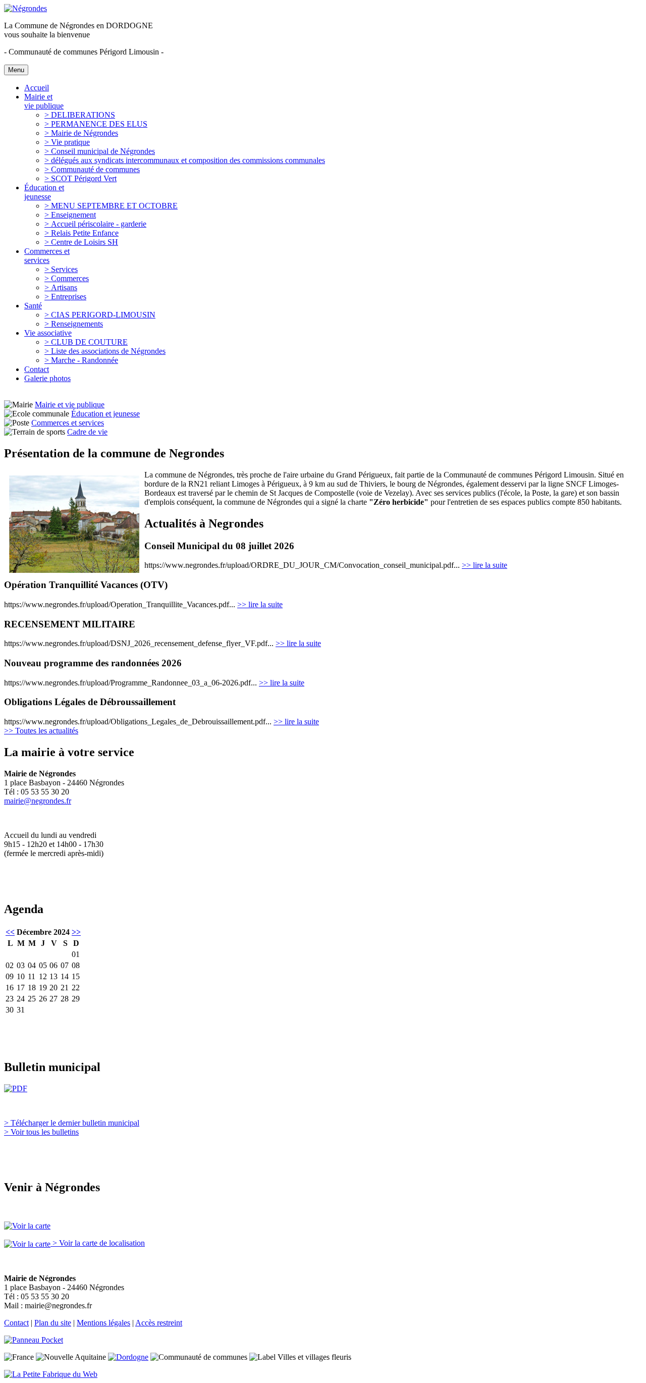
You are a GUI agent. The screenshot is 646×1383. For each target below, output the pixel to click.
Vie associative (48, 333)
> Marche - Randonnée (81, 360)
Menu (16, 70)
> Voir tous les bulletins (41, 1132)
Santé (33, 305)
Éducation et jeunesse (44, 192)
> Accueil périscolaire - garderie (95, 224)
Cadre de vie (87, 432)
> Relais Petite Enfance (81, 233)
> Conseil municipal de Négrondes (99, 151)
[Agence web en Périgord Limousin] (50, 1374)
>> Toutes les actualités (41, 730)
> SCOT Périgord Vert (80, 178)
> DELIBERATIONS (79, 115)
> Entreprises (65, 296)
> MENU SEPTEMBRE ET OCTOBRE (111, 205)
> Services (61, 269)
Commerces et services (47, 255)
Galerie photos (47, 378)
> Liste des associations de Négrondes (105, 351)
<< (10, 932)
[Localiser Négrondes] (27, 1225)
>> (76, 932)
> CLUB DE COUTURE (86, 342)
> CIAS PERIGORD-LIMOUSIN (99, 314)
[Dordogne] (128, 1357)
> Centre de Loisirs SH (81, 242)
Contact (36, 369)
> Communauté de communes (92, 169)
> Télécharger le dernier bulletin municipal (71, 1123)
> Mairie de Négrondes (81, 133)
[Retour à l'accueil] (25, 8)
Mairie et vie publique (44, 101)
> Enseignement (70, 214)
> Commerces (66, 278)
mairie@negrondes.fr (37, 800)
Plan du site (52, 1322)
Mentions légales (103, 1322)
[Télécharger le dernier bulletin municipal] (15, 1088)
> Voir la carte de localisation (97, 1243)
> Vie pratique (67, 142)
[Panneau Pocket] (36, 1340)
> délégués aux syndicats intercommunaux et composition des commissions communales (184, 160)
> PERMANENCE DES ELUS (95, 124)
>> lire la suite (484, 565)
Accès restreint (158, 1322)
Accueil (36, 87)
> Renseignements (73, 324)
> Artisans (60, 287)
